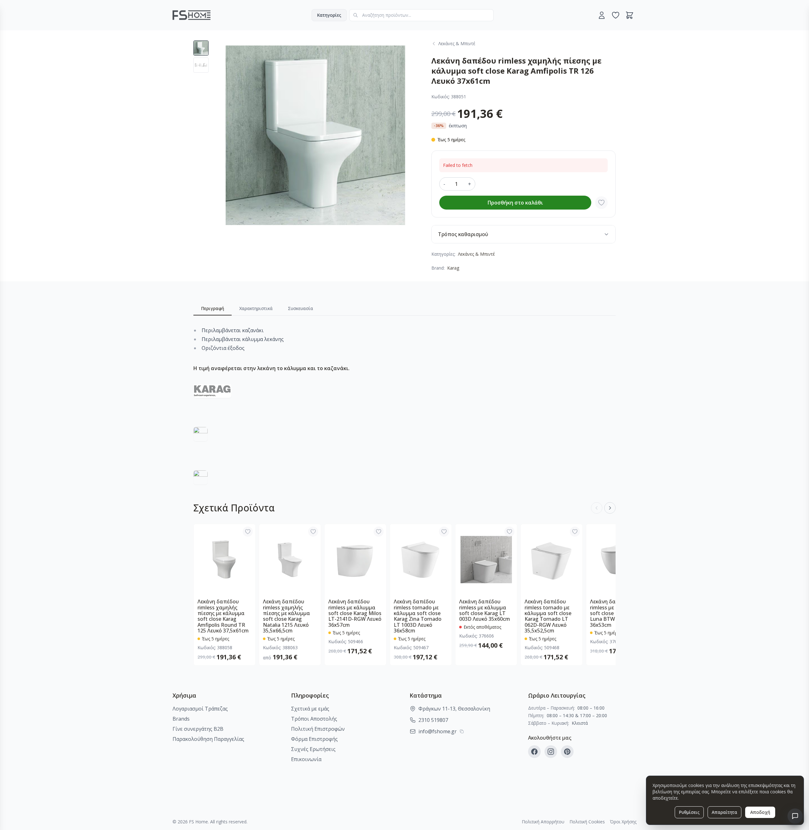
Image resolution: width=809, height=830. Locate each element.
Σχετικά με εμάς (310, 708)
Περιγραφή (212, 308)
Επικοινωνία (306, 759)
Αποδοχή (760, 812)
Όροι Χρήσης (623, 822)
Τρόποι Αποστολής (314, 718)
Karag (453, 268)
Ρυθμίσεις (689, 812)
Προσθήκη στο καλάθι (515, 202)
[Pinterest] (567, 751)
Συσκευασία (300, 308)
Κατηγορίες (329, 15)
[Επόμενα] (610, 508)
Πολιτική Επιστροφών (318, 728)
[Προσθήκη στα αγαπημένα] (601, 202)
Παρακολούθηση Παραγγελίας (208, 738)
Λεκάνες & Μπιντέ (476, 254)
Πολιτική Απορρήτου (543, 822)
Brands (181, 718)
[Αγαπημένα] (616, 15)
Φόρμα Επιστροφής (314, 738)
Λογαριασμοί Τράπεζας (200, 708)
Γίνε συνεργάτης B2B (198, 728)
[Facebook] (534, 751)
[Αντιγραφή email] (461, 731)
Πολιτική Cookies (587, 822)
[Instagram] (550, 751)
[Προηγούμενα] (596, 508)
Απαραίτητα (724, 812)
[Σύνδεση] (602, 15)
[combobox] (421, 15)
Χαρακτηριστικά (256, 308)
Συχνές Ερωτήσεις (313, 749)
